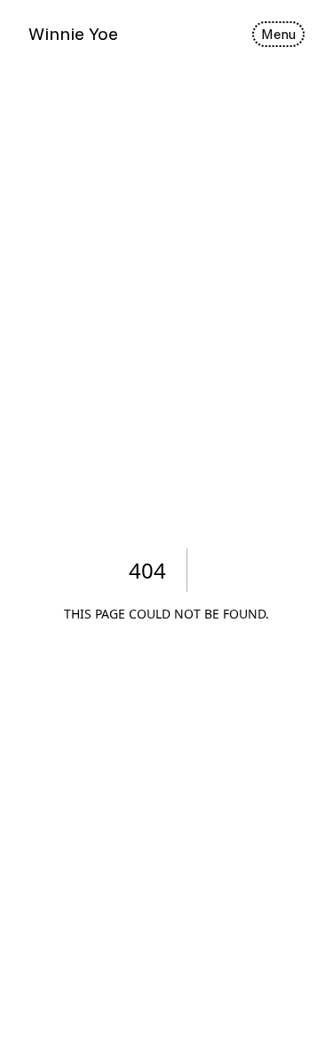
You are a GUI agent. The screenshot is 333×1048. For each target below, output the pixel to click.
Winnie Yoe (73, 33)
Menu (278, 34)
